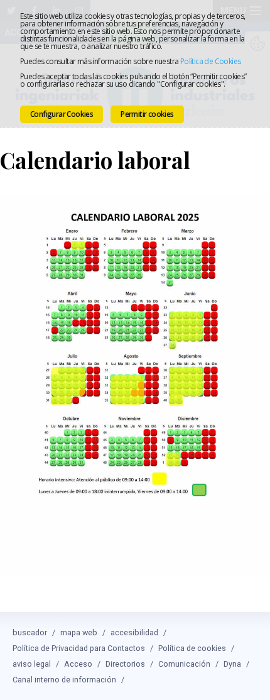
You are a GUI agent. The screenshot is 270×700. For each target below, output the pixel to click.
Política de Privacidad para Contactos (79, 648)
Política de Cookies (210, 61)
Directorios (125, 664)
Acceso (78, 664)
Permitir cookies (147, 114)
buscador (30, 632)
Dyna (232, 664)
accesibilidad (134, 632)
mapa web (78, 632)
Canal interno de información (64, 679)
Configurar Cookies (61, 114)
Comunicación (184, 664)
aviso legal (32, 664)
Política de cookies (192, 648)
